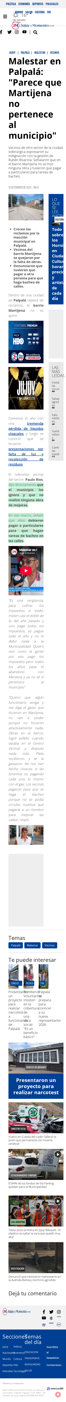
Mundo (7, 1358)
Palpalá (15, 945)
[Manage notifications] (58, 1394)
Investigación (17, 1268)
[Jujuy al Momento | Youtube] (24, 32)
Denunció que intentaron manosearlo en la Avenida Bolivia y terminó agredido (34, 1278)
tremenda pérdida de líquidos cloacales (25, 428)
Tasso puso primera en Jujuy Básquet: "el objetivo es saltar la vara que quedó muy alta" (34, 1233)
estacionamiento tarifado (23, 1175)
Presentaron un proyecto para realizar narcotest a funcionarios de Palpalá (18, 1010)
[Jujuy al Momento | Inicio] (62, 1336)
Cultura (18, 1358)
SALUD (28, 1370)
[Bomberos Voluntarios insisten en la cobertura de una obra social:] (29, 988)
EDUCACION (31, 1352)
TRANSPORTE (32, 1358)
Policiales (52, 4)
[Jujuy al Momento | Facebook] (2, 32)
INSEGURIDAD (32, 1364)
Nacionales (9, 1352)
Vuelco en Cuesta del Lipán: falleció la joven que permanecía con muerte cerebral (32, 1140)
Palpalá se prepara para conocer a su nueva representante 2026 (50, 1008)
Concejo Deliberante (20, 983)
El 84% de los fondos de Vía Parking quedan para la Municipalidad (31, 1185)
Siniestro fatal (18, 1129)
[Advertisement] (33, 890)
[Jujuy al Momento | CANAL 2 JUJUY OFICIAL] (51, 1318)
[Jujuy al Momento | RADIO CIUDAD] (59, 1324)
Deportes (37, 4)
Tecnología (20, 1371)
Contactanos (54, 1365)
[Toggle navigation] (5, 16)
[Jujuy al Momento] (16, 1314)
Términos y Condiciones (13, 1383)
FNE (16, 1365)
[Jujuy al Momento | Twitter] (9, 32)
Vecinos (50, 945)
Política (11, 4)
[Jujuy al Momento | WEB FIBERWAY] (44, 1324)
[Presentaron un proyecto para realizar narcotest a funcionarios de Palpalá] (13, 988)
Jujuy (5, 1346)
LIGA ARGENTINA (18, 1222)
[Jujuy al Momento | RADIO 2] (51, 1324)
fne (42, 983)
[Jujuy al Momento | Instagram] (17, 32)
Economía (24, 4)
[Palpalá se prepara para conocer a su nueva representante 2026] (44, 988)
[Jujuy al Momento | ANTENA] (59, 1318)
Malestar (32, 945)
